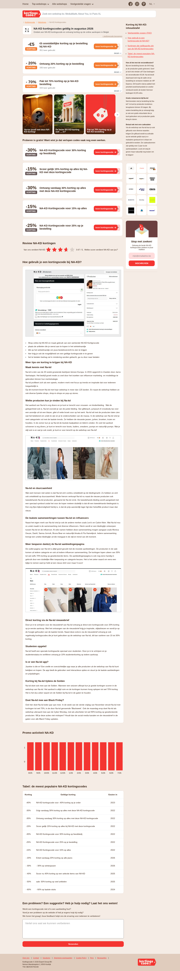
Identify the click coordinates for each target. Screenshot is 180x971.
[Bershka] (142, 200)
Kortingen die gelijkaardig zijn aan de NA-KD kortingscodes (141, 47)
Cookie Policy (81, 958)
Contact (36, 958)
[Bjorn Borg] (131, 210)
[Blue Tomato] (142, 210)
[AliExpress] (142, 168)
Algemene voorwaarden (63, 958)
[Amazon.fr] (131, 179)
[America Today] (152, 179)
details (117, 53)
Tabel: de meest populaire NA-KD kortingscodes (141, 55)
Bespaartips (101, 958)
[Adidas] (131, 168)
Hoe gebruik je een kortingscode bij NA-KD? (138, 39)
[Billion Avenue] (152, 200)
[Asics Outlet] (142, 189)
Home (25, 4)
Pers (92, 958)
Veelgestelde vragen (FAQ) (140, 33)
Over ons (25, 958)
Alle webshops (59, 4)
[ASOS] (152, 189)
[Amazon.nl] (142, 179)
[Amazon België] (152, 168)
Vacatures (46, 958)
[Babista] (131, 200)
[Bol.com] (152, 210)
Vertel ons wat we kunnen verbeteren (47, 923)
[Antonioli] (131, 189)
